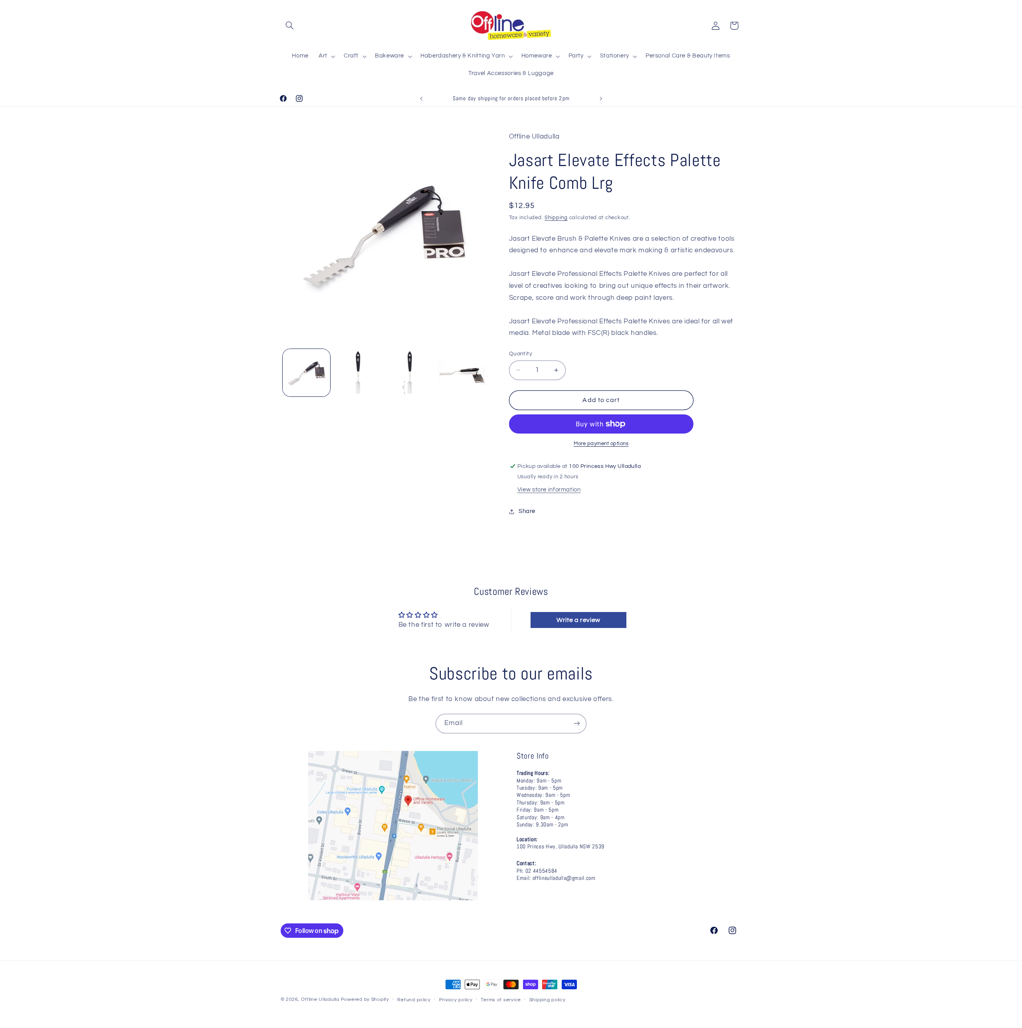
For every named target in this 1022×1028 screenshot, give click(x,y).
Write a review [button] (578, 620)
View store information (549, 490)
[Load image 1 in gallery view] (306, 372)
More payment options (601, 443)
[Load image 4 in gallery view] (461, 372)
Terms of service (501, 1000)
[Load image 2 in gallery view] (358, 372)
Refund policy (414, 1000)
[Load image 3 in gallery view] (410, 372)
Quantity (520, 354)
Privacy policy (456, 1000)
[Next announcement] (601, 99)
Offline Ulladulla (320, 999)
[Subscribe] (577, 723)
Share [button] (527, 511)
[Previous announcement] (421, 99)
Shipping (556, 217)
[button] (290, 25)
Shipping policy (547, 1000)
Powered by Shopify (365, 999)
